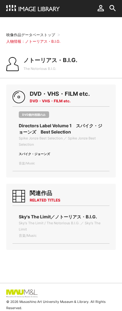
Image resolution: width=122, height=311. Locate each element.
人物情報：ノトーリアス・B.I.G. (33, 41)
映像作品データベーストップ (30, 34)
